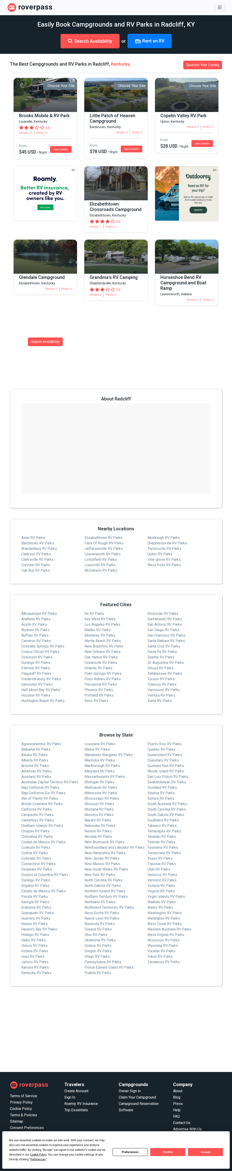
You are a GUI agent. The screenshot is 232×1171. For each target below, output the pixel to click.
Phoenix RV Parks (99, 690)
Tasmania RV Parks (162, 847)
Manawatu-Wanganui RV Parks (109, 755)
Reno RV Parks (96, 701)
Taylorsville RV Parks (164, 548)
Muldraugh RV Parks (163, 538)
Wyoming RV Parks (162, 945)
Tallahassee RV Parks (164, 673)
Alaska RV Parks (34, 755)
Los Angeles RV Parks (102, 624)
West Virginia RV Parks (165, 935)
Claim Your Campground (137, 1097)
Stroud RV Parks (160, 668)
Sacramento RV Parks (164, 619)
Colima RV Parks (34, 853)
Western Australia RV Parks (169, 929)
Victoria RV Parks (161, 885)
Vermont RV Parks (161, 880)
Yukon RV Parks (160, 956)
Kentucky (120, 64)
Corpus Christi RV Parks (40, 652)
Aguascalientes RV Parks (41, 744)
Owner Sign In (130, 1091)
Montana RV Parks (99, 809)
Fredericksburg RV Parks (41, 679)
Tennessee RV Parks (164, 853)
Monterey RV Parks (100, 635)
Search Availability (93, 41)
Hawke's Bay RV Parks (39, 929)
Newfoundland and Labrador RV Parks (115, 847)
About (177, 1091)
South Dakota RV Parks (165, 815)
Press (178, 1104)
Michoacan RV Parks (101, 787)
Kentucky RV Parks (36, 973)
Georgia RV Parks (35, 902)
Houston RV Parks (35, 695)
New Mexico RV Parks (102, 864)
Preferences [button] (38, 1159)
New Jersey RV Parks (102, 858)
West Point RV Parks (164, 565)
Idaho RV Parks (33, 940)
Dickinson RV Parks (37, 657)
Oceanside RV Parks (101, 662)
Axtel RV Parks (33, 538)
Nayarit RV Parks (98, 820)
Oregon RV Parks (98, 951)
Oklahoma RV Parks (100, 940)
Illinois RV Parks (34, 945)
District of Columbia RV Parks (44, 875)
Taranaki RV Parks (161, 836)
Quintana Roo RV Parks (165, 766)
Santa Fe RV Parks (162, 652)
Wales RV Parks (160, 907)
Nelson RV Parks (98, 831)
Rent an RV (152, 41)
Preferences (130, 1152)
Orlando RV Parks (98, 668)
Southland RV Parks (163, 820)
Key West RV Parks (100, 619)
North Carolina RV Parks (103, 880)
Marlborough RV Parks (102, 766)
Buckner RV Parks (35, 630)
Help (177, 1110)
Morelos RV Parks (99, 815)
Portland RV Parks (99, 695)
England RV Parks (35, 885)
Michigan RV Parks (99, 782)
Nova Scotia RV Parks (102, 913)
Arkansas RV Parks (36, 771)
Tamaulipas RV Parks (164, 831)
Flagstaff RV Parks (36, 673)
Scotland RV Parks (162, 787)
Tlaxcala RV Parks (161, 864)
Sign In (69, 1097)
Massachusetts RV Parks (105, 776)
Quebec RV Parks (161, 749)
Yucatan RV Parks (161, 951)
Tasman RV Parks (161, 842)
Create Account (76, 1091)
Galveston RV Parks (37, 684)
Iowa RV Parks (33, 956)
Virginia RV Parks (161, 891)
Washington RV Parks (164, 913)
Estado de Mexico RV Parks (43, 891)
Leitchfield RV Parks (101, 559)
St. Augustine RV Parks (165, 662)
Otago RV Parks (97, 956)
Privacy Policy (21, 1102)
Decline (168, 1152)
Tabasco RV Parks (161, 826)
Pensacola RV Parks (101, 684)
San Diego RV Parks (163, 630)
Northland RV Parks (100, 902)
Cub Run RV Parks (35, 570)
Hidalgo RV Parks (35, 935)
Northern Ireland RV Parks (105, 891)
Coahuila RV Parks (35, 847)
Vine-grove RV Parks (164, 559)
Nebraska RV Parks (100, 826)
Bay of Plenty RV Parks (39, 798)
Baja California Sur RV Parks (43, 793)
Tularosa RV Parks (161, 684)
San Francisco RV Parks (166, 635)
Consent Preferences (27, 1128)
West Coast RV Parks (164, 924)
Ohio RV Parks (96, 935)
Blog (176, 1097)
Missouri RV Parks (99, 804)
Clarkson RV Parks (36, 554)
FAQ (176, 1116)
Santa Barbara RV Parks (166, 641)
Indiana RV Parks (34, 951)
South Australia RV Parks (167, 804)
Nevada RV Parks (98, 836)
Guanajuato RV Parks (37, 913)
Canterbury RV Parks (37, 820)
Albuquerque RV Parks (39, 613)
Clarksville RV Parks (37, 559)
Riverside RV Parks (162, 613)
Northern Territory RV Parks (106, 896)
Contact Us (181, 1123)
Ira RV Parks (94, 613)
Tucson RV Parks (160, 679)
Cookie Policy (21, 1108)
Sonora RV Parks (160, 798)
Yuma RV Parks (159, 701)
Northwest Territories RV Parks (109, 907)
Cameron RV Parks (36, 641)
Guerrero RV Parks (36, 918)
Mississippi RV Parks (102, 798)
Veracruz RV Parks (162, 875)
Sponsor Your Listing (202, 65)
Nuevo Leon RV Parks (102, 918)
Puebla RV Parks (98, 973)
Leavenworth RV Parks (103, 554)
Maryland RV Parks (100, 771)
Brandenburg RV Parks (39, 548)
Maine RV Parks (97, 749)
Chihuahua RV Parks (37, 836)
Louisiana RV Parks (100, 744)
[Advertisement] (116, 1029)
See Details (61, 149)
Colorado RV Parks (36, 858)
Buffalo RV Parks (34, 635)
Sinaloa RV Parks (161, 793)
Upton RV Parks (159, 554)
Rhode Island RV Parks (165, 771)
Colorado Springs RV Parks (42, 646)
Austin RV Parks (34, 624)
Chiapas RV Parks (35, 831)
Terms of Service (23, 1096)
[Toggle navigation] (220, 7)
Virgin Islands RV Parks (166, 896)
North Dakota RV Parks (103, 885)
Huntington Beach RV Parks (43, 701)
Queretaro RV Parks (163, 760)
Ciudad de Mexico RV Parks (43, 842)
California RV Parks (36, 809)
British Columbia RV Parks (42, 804)
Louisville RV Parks (100, 565)
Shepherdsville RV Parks (167, 543)
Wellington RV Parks (163, 918)
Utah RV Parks (158, 869)
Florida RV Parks (34, 896)
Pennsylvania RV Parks (103, 962)
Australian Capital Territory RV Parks (49, 782)
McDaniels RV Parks (101, 570)
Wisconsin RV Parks (163, 940)
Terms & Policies (23, 1115)
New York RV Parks (100, 875)
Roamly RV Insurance (81, 1104)
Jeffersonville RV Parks (104, 548)
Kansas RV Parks (35, 967)
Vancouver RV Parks (163, 690)
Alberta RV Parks (34, 760)
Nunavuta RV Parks (100, 924)
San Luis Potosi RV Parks (167, 776)
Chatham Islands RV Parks (42, 826)
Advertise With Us (187, 1129)
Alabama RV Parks (36, 749)
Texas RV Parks (160, 858)
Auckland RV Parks (36, 776)
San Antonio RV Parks (164, 624)
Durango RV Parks (35, 662)
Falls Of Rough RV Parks (104, 543)
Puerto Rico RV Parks (164, 744)
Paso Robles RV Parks (103, 679)
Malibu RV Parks (98, 630)
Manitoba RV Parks (100, 760)
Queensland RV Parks (164, 755)
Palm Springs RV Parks (103, 673)
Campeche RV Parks (37, 815)
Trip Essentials (76, 1110)
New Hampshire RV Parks (105, 853)
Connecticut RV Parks (38, 864)
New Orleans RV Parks (103, 652)
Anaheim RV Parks (36, 619)
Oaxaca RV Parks (98, 929)
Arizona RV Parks (35, 766)
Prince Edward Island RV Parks (109, 967)
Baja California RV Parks (40, 787)
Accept (205, 1152)
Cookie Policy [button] (38, 1154)
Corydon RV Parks (35, 565)
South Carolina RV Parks (166, 809)
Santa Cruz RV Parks (163, 646)
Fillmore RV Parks (35, 668)
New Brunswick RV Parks (105, 842)
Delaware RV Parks (36, 869)
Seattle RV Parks (160, 657)
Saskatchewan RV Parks (166, 782)
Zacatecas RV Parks (163, 962)
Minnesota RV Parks (101, 793)
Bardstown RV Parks (37, 543)
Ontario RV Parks (98, 945)
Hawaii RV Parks (34, 924)
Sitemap (16, 1121)
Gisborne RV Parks (36, 907)
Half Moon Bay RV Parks (40, 690)
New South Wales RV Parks (106, 869)
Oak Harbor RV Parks (101, 657)
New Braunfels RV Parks (104, 646)
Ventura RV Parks (161, 695)
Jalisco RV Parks (34, 962)
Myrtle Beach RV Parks (103, 641)
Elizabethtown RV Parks (104, 538)
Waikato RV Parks (161, 902)
